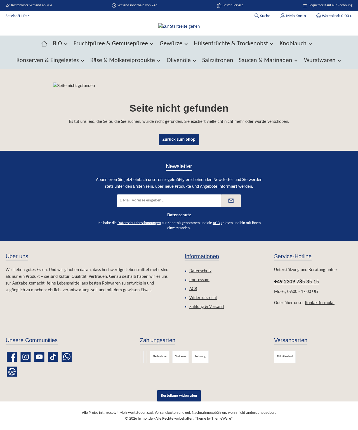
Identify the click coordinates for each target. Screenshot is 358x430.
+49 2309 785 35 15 (296, 282)
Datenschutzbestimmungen (139, 223)
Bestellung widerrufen (179, 396)
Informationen (202, 256)
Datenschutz (200, 271)
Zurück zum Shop (179, 139)
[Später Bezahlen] (143, 357)
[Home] (44, 44)
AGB (216, 223)
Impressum (199, 280)
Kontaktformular (320, 303)
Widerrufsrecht (203, 298)
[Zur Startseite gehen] (179, 26)
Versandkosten (166, 413)
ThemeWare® (222, 419)
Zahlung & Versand (206, 307)
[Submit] (231, 200)
